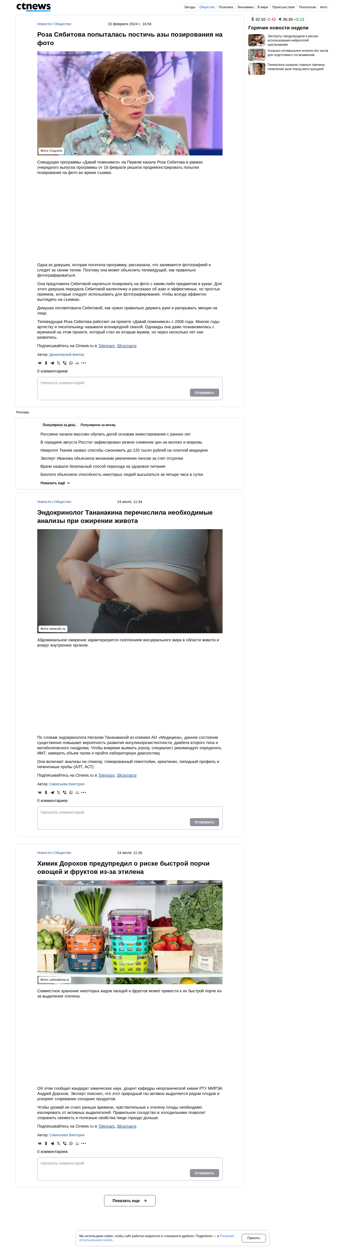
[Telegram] (52, 362)
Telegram (106, 346)
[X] (58, 362)
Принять (253, 1238)
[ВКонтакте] (39, 362)
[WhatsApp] (71, 362)
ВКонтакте (127, 346)
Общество (62, 24)
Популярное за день (59, 425)
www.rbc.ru (57, 628)
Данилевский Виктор (66, 355)
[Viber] (64, 362)
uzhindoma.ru (59, 979)
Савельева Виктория (67, 784)
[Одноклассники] (46, 362)
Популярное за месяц (98, 425)
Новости (44, 24)
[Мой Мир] (77, 362)
